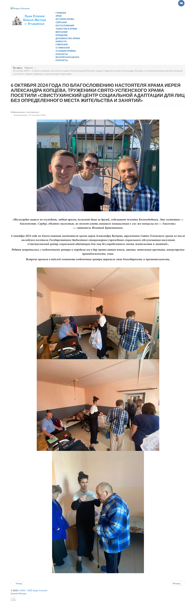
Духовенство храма (68, 38)
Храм (59, 16)
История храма (65, 19)
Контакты (62, 54)
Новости (61, 41)
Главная (61, 12)
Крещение (62, 35)
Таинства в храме (66, 28)
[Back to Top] (13, 598)
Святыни (61, 22)
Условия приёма (66, 51)
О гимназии (63, 47)
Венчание (62, 32)
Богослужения (65, 25)
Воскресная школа (67, 57)
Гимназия (62, 44)
